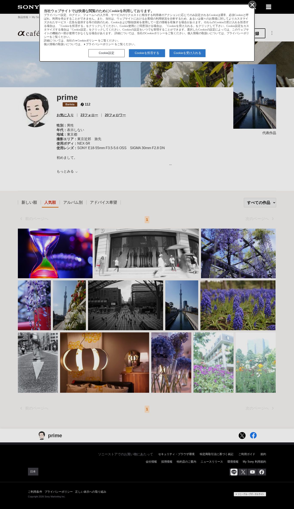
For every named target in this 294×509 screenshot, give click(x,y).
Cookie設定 (106, 53)
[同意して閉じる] (252, 4)
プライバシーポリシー (100, 44)
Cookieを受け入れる (187, 53)
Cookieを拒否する (147, 53)
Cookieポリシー (87, 40)
